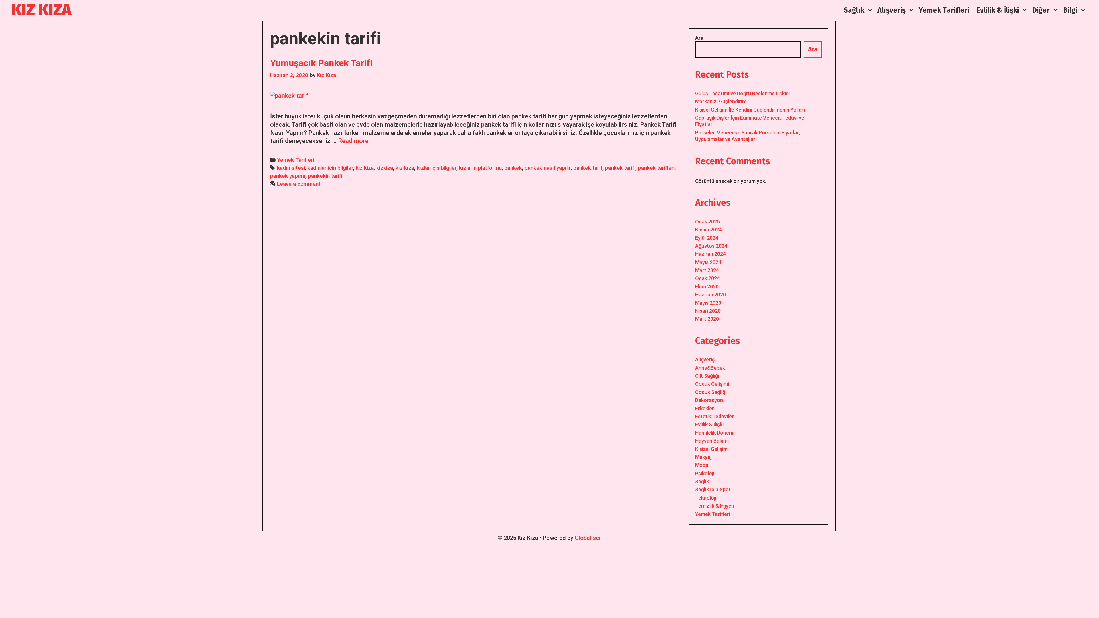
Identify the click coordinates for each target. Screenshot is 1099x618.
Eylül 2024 (706, 238)
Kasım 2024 (708, 230)
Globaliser (588, 537)
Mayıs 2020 (708, 303)
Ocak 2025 (707, 222)
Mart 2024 (707, 270)
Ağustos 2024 (711, 246)
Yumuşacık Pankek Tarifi (321, 63)
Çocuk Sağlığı (710, 392)
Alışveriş (705, 359)
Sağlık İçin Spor (713, 489)
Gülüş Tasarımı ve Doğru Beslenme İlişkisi (742, 93)
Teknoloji (705, 498)
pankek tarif (587, 168)
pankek (513, 168)
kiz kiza (365, 168)
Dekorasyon (709, 400)
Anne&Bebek (710, 368)
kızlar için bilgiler (436, 168)
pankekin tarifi (325, 176)
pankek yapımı (287, 176)
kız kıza (405, 168)
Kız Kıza (41, 10)
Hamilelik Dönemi (714, 433)
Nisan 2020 (708, 311)
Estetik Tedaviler (714, 416)
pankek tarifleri (656, 168)
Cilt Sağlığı (707, 376)
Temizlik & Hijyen (714, 506)
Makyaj (703, 457)
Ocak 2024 (707, 278)
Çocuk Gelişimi (712, 384)
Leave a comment (299, 184)
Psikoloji (704, 473)
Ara (699, 38)
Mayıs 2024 (708, 262)
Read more (353, 140)
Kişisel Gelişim (711, 449)
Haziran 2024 (710, 254)
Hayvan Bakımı (712, 441)
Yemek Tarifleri (295, 160)
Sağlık (702, 481)
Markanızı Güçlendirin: (720, 101)
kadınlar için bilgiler (330, 168)
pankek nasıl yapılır (548, 168)
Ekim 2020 (707, 287)
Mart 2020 (707, 319)
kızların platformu (480, 168)
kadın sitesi (291, 168)
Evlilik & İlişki (709, 424)
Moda (701, 465)
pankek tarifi (620, 168)
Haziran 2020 (710, 295)
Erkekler (704, 408)
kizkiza (384, 168)
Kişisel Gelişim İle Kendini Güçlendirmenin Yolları (750, 110)
